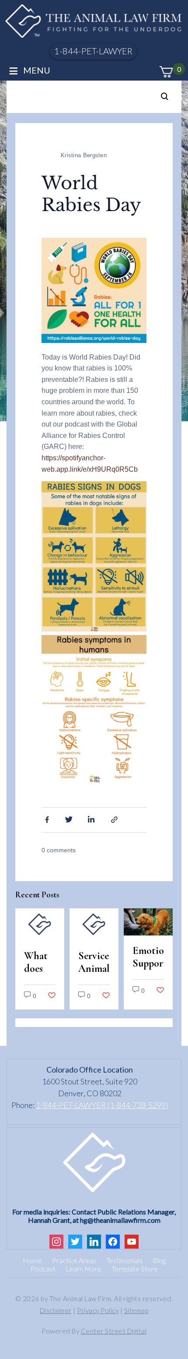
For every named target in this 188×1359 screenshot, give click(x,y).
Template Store (134, 1268)
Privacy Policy (97, 1310)
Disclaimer (56, 1310)
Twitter (69, 819)
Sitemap (136, 1310)
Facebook (46, 819)
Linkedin (92, 819)
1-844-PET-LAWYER (93, 51)
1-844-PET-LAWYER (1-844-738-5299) (102, 1105)
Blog (159, 1260)
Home (32, 1260)
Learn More (83, 1268)
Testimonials (124, 1260)
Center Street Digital (114, 1331)
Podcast (43, 1268)
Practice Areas (74, 1260)
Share (115, 819)
